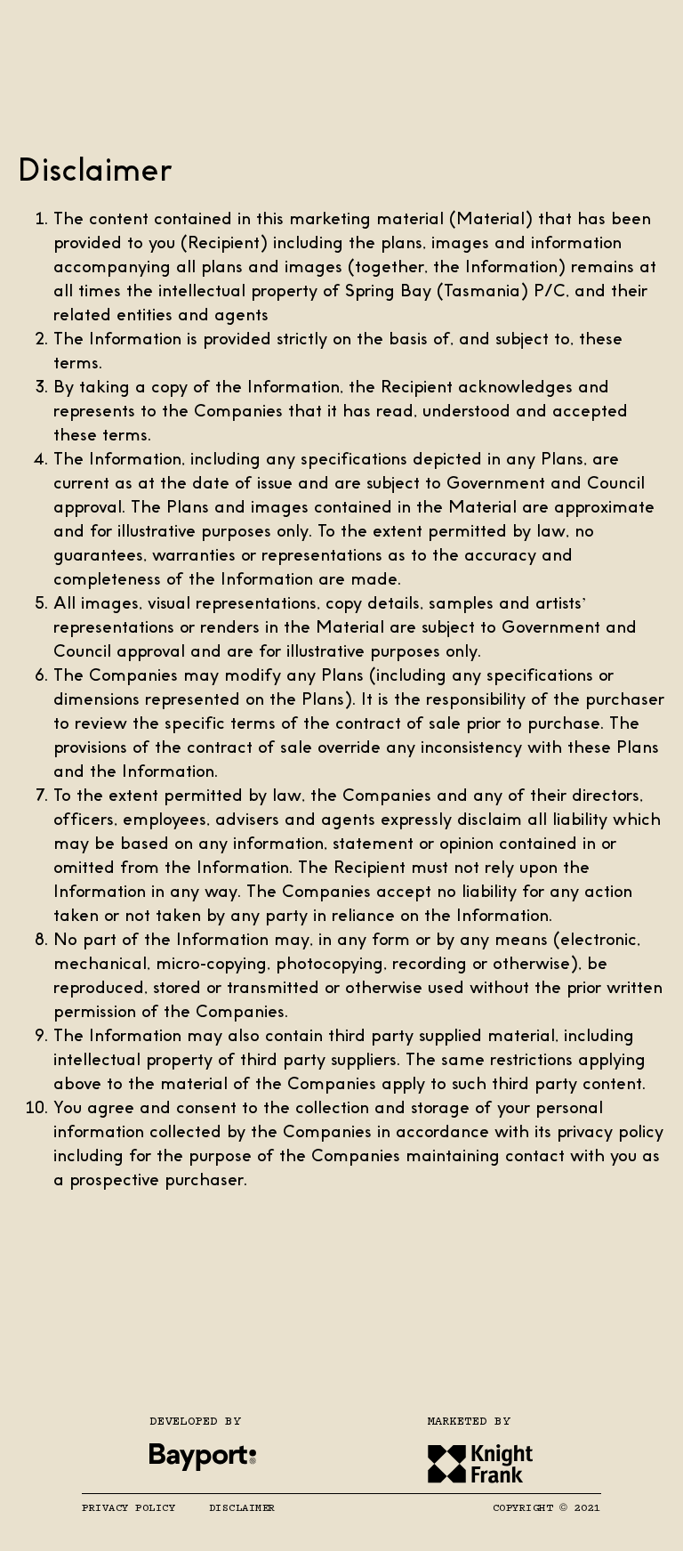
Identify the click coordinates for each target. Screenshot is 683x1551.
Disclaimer (242, 1509)
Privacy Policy (132, 1509)
